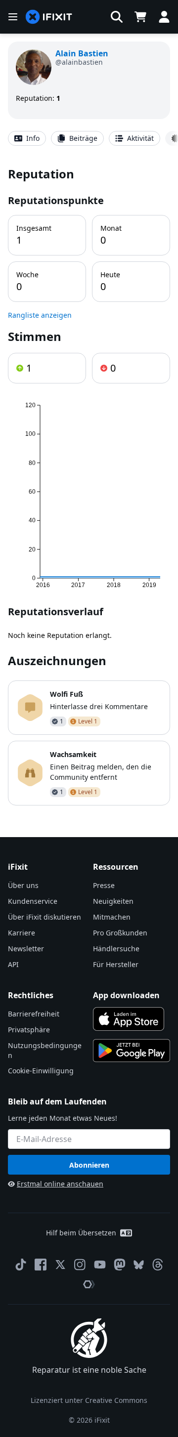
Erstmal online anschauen (60, 1183)
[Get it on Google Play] (131, 1050)
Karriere (21, 932)
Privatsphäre (29, 1029)
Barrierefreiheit (33, 1013)
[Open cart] (140, 17)
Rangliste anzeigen (40, 315)
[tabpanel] (89, 485)
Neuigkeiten (113, 901)
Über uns (23, 885)
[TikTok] (21, 1264)
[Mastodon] (120, 1264)
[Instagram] (80, 1264)
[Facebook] (40, 1264)
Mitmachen (112, 917)
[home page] (49, 17)
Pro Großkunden (120, 932)
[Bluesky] (139, 1265)
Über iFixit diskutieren (44, 917)
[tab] (27, 138)
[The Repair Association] (89, 1284)
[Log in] (164, 17)
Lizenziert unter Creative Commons (89, 1400)
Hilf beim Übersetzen (81, 1232)
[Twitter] (60, 1264)
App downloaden (126, 995)
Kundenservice (32, 901)
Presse (104, 885)
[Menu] (13, 17)
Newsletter (26, 948)
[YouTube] (100, 1264)
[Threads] (158, 1264)
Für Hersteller (115, 964)
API (13, 964)
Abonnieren (89, 1165)
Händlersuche (116, 948)
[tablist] (89, 138)
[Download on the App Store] (128, 1019)
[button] (117, 17)
